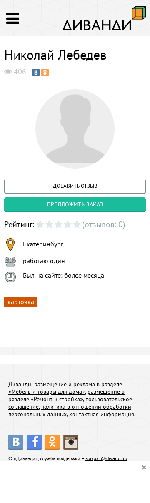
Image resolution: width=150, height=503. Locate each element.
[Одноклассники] (45, 72)
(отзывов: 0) (103, 224)
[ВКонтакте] (36, 72)
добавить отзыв (75, 185)
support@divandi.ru (106, 458)
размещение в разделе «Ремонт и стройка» (66, 395)
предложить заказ (75, 204)
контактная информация (101, 414)
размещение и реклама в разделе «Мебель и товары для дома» (65, 387)
